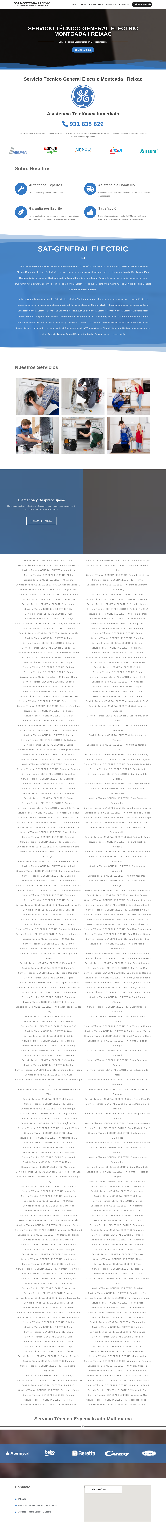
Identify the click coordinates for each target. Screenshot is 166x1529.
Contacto (124, 4)
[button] (102, 4)
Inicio (74, 4)
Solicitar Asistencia (142, 4)
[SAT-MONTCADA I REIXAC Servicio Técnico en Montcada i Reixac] (32, 4)
